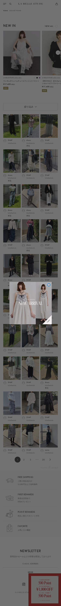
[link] (30, 303)
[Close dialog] (48, 284)
